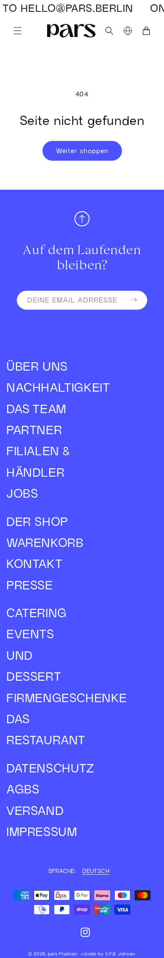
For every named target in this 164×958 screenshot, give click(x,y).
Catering (36, 613)
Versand (34, 810)
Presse (29, 585)
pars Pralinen (62, 953)
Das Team (36, 409)
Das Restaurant (44, 729)
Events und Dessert (33, 655)
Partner (34, 430)
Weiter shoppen (82, 150)
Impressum (41, 832)
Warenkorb (44, 542)
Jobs (22, 493)
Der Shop (37, 521)
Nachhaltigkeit (44, 387)
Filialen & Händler (38, 461)
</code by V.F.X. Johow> (108, 953)
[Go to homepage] (71, 30)
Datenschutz (44, 768)
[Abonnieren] (133, 300)
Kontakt (34, 564)
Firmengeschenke (44, 698)
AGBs (22, 789)
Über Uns (37, 366)
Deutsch (95, 871)
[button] (17, 30)
